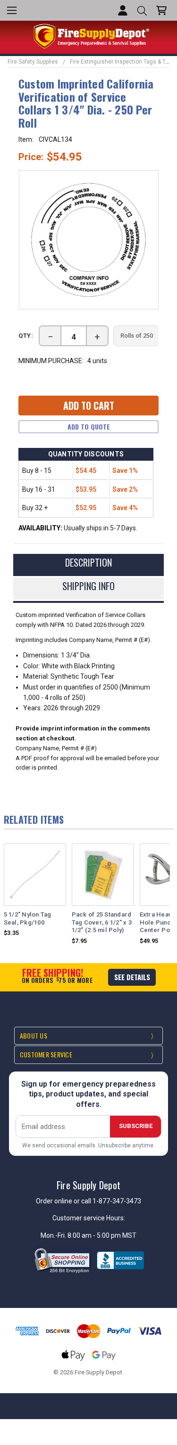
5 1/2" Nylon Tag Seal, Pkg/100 (27, 918)
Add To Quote (88, 426)
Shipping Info (88, 586)
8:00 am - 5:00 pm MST (101, 1235)
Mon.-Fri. (54, 1235)
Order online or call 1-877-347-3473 (88, 1201)
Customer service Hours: (88, 1218)
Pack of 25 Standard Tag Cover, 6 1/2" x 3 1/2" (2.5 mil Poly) (102, 922)
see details (132, 977)
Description (88, 562)
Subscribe (135, 1125)
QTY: (26, 335)
